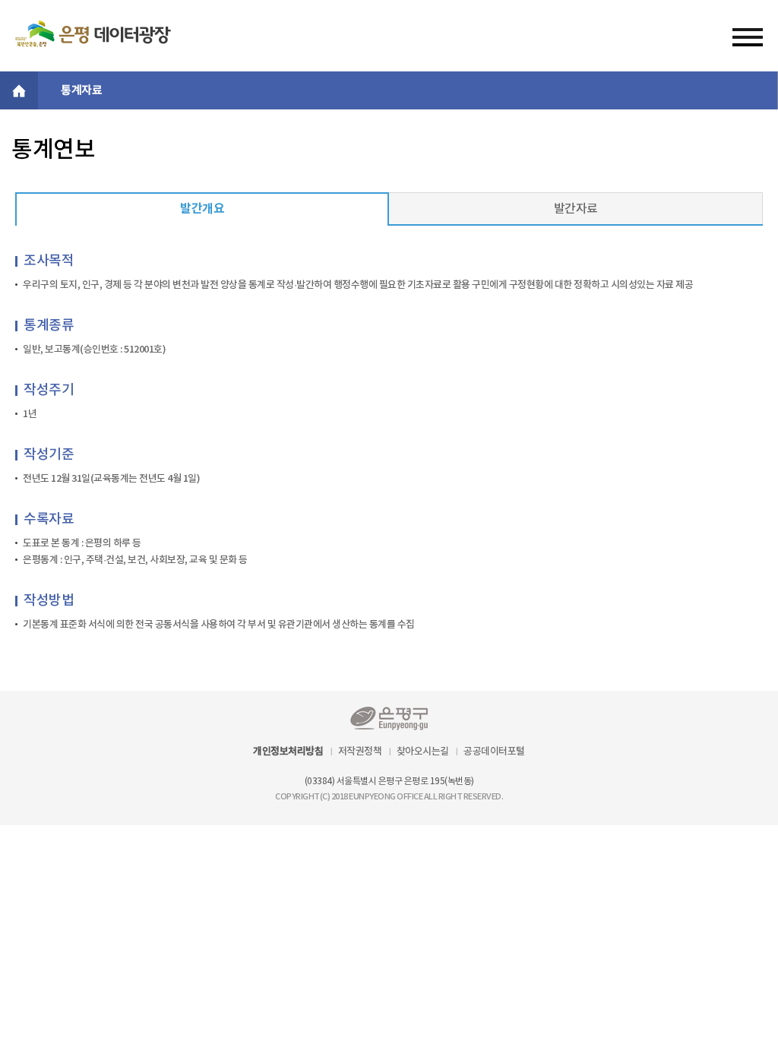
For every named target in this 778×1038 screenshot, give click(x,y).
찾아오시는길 (423, 751)
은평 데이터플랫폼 (93, 33)
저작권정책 (360, 751)
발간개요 (202, 209)
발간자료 (576, 209)
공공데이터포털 (494, 751)
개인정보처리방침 (288, 751)
